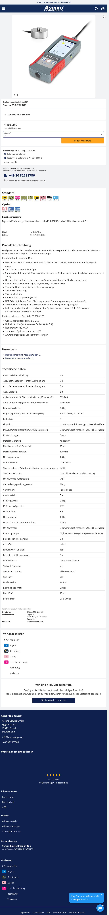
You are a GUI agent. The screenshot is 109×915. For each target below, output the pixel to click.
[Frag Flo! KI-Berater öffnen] (100, 908)
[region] (53, 487)
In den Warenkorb (82, 141)
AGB (4, 807)
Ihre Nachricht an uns (55, 700)
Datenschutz (8, 802)
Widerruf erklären (11, 826)
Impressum (8, 797)
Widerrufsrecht (9, 821)
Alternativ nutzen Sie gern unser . (26, 180)
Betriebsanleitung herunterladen (22, 354)
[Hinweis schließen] (101, 894)
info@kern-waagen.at (12, 737)
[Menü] (4, 8)
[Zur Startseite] (53, 8)
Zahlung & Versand (11, 831)
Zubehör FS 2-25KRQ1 (18, 114)
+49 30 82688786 (22, 175)
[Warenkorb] (103, 8)
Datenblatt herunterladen (18, 358)
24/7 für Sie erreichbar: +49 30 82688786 (54, 2)
